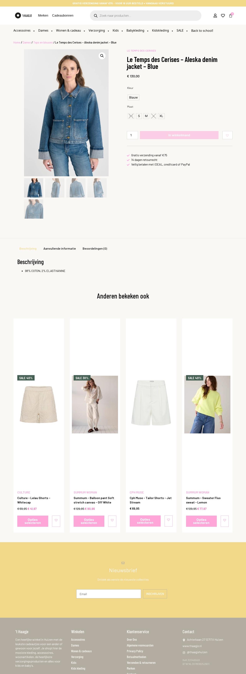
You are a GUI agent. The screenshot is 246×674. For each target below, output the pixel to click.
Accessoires (22, 30)
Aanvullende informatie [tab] (59, 248)
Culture (23, 492)
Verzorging (97, 30)
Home (16, 42)
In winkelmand (179, 135)
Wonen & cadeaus (81, 651)
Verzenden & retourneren (141, 662)
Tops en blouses (43, 42)
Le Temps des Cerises (141, 50)
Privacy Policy (135, 651)
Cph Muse (137, 492)
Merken (43, 15)
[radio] (133, 97)
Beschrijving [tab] (28, 248)
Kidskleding (161, 30)
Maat (130, 106)
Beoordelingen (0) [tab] (95, 248)
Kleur (130, 88)
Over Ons (132, 639)
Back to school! (202, 30)
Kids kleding (78, 668)
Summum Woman (85, 492)
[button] (102, 55)
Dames (43, 30)
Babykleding (135, 30)
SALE (180, 30)
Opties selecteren (33, 521)
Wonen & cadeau (69, 30)
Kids (116, 30)
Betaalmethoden (136, 657)
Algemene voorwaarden (140, 645)
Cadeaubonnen (62, 15)
